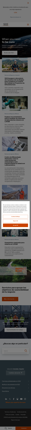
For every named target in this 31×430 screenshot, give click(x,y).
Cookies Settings (15, 216)
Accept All (15, 225)
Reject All (15, 221)
